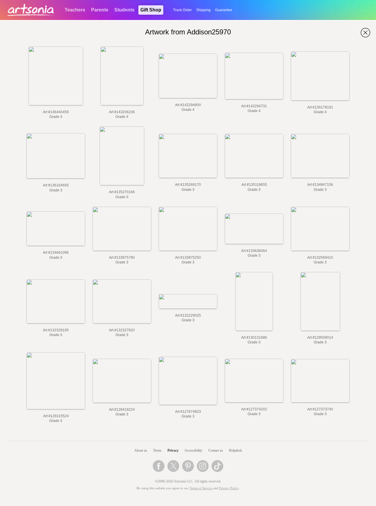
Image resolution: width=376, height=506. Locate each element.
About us (140, 450)
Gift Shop (150, 9)
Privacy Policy (229, 488)
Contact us (215, 450)
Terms (157, 450)
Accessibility (193, 450)
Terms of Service (200, 488)
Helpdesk (235, 450)
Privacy (173, 450)
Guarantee (223, 10)
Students (124, 9)
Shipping (203, 10)
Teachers (75, 9)
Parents (99, 9)
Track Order (182, 10)
